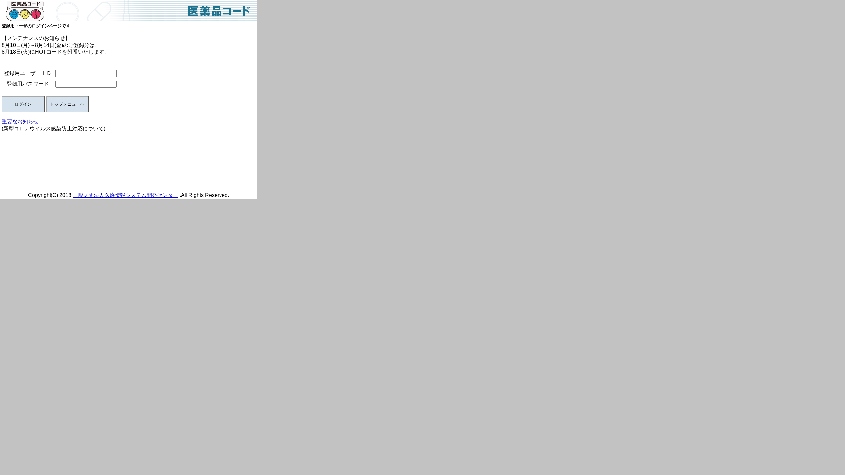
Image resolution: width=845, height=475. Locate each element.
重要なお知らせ (20, 121)
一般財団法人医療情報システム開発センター (125, 195)
